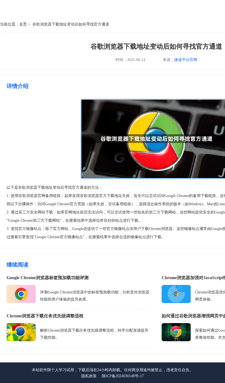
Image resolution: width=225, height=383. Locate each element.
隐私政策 (89, 376)
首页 (23, 24)
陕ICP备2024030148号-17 (123, 376)
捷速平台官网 (185, 60)
